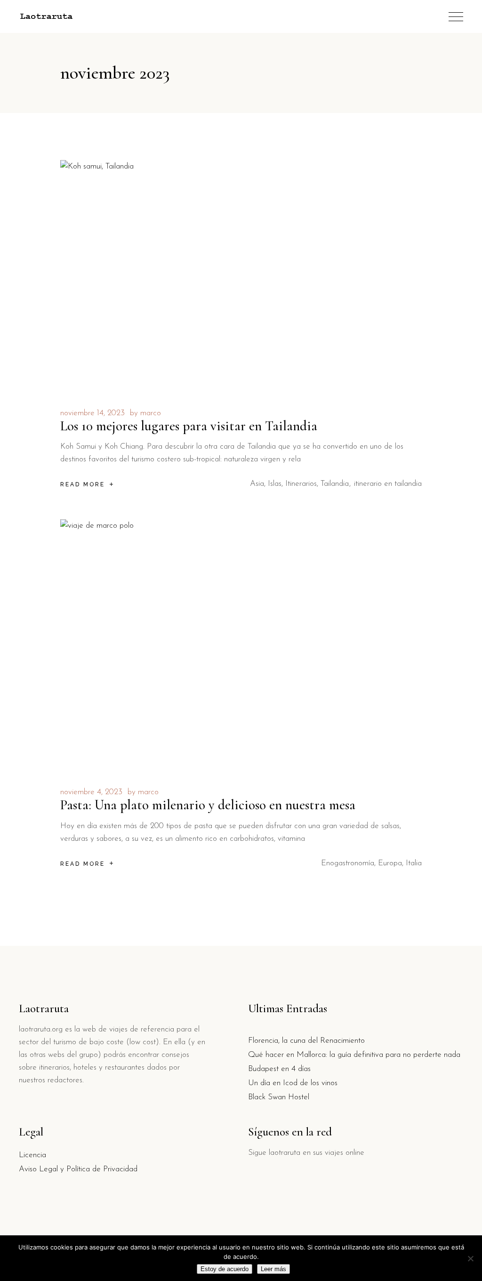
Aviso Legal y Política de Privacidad (78, 1169)
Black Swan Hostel (278, 1097)
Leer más (273, 1269)
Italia (414, 863)
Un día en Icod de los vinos (292, 1083)
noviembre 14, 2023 (92, 413)
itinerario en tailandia (388, 484)
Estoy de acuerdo (225, 1269)
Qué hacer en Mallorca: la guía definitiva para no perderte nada (354, 1055)
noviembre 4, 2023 (91, 792)
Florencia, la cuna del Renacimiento (306, 1041)
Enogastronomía (347, 863)
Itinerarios (301, 484)
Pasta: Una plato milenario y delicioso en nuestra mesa (207, 805)
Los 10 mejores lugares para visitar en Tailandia (188, 426)
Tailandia (335, 484)
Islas (274, 484)
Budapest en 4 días (279, 1069)
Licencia (32, 1155)
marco (150, 413)
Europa (390, 863)
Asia (257, 484)
